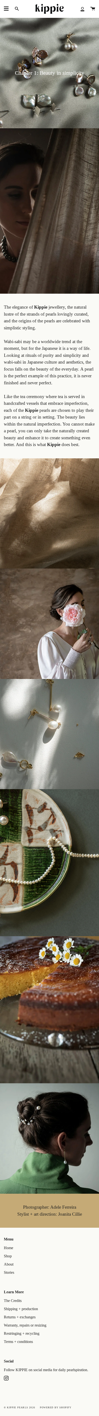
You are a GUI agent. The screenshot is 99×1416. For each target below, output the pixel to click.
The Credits (13, 1301)
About (8, 1264)
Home (8, 1248)
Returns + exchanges (20, 1317)
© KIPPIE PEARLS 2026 (19, 1407)
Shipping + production (21, 1309)
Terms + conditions (18, 1342)
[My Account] (82, 9)
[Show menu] (6, 9)
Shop (8, 1256)
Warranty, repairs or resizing (25, 1325)
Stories (9, 1272)
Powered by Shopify (56, 1407)
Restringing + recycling (21, 1333)
